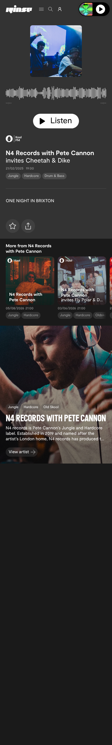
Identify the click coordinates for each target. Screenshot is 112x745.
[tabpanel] (56, 94)
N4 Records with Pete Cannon (50, 153)
